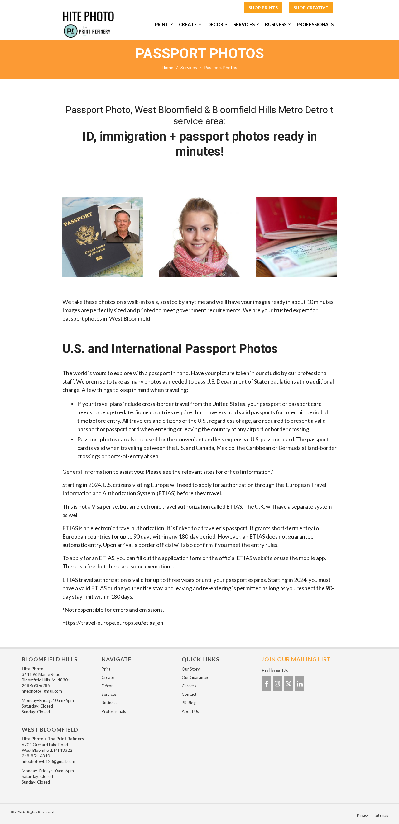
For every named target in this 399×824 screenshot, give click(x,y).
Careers (189, 685)
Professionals (114, 711)
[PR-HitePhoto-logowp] (88, 24)
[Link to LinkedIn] (299, 683)
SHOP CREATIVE (310, 7)
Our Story (191, 668)
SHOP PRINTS (263, 7)
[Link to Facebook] (266, 683)
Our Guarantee (195, 677)
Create (108, 677)
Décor (107, 685)
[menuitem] (263, 8)
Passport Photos (199, 53)
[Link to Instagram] (277, 683)
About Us (190, 711)
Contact (189, 694)
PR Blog (189, 702)
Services (109, 694)
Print (106, 668)
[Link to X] (288, 683)
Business (109, 702)
